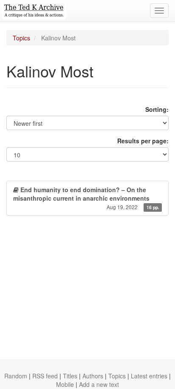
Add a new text (99, 384)
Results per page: (143, 140)
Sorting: (157, 109)
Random (15, 376)
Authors (92, 376)
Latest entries (149, 376)
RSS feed (45, 376)
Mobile (65, 384)
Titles (70, 376)
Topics (21, 38)
